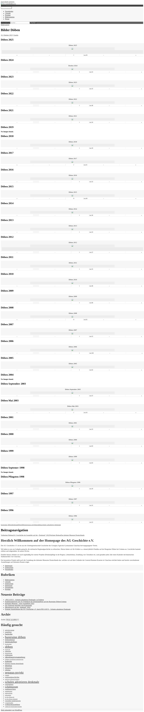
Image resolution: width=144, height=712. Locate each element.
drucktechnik (8, 644)
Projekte (8, 15)
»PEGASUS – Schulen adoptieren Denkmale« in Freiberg (24, 600)
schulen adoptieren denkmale (51, 525)
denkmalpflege (17, 525)
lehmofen (8, 668)
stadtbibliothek (8, 691)
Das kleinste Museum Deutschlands (67, 535)
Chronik (8, 13)
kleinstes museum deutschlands (14, 663)
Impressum (8, 566)
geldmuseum (9, 655)
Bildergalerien (9, 17)
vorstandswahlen (9, 702)
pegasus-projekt (31, 525)
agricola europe (9, 630)
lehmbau (8, 666)
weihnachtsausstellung (12, 704)
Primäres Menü (6, 7)
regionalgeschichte (12, 677)
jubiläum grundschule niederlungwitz (14, 659)
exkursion (8, 651)
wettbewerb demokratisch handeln (13, 706)
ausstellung (8, 632)
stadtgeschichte (8, 693)
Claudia (15, 35)
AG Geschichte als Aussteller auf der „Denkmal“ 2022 (25, 535)
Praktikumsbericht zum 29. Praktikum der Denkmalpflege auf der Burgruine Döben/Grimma (35, 602)
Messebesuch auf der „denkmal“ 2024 (17, 607)
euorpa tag (7, 649)
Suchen (3, 5)
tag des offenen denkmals (11, 699)
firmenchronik (8, 653)
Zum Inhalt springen (7, 2)
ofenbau (7, 670)
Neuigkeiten (9, 11)
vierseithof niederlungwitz (13, 701)
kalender (8, 661)
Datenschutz (9, 567)
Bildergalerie (5, 25)
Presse (7, 19)
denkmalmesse (10, 640)
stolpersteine (8, 695)
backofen (8, 634)
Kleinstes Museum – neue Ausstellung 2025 (19, 603)
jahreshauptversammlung (15, 657)
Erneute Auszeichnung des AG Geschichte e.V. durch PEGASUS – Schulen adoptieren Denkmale (38, 609)
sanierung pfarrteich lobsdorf (12, 679)
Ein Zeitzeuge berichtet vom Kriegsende (18, 605)
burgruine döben (6, 525)
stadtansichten (10, 689)
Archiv (3, 620)
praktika (39, 525)
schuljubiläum (9, 684)
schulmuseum (11, 686)
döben (24, 525)
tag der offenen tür (9, 697)
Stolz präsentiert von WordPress (11, 710)
